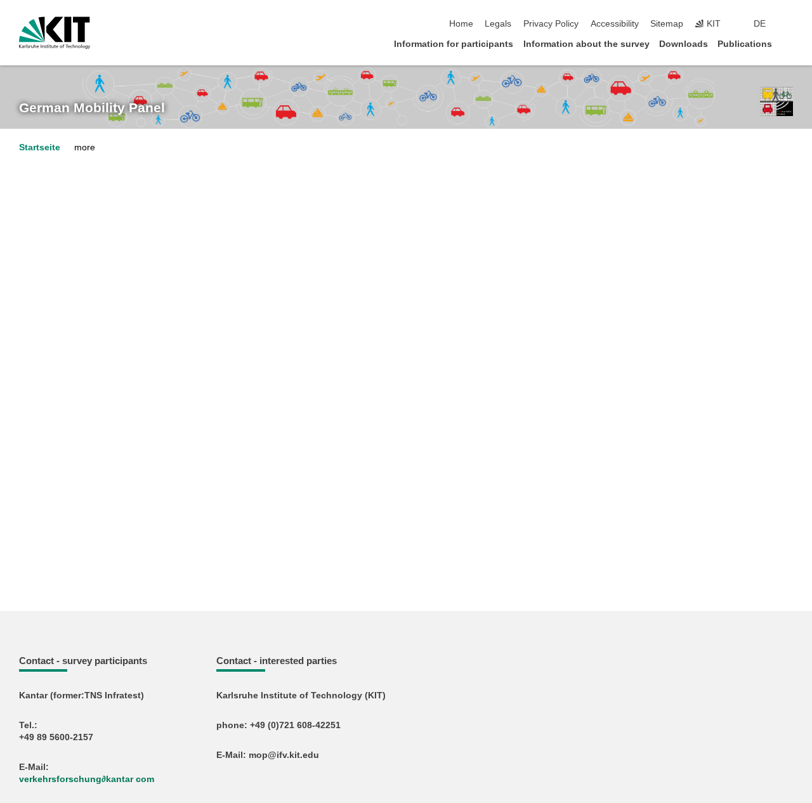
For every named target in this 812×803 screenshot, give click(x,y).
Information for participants (453, 44)
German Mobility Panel (92, 107)
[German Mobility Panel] (776, 101)
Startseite (39, 147)
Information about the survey (586, 44)
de (760, 24)
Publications (744, 44)
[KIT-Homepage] (54, 32)
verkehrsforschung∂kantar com (86, 779)
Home (461, 24)
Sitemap (666, 24)
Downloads (683, 44)
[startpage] (789, 43)
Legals (498, 24)
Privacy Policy (551, 24)
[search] (789, 24)
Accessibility (615, 24)
